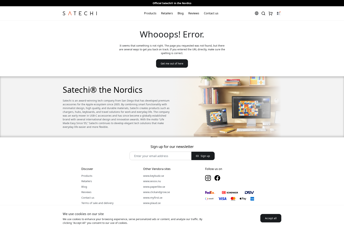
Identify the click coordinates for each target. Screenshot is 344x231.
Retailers (167, 13)
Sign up (205, 156)
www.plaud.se (152, 203)
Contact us (211, 13)
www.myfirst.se (152, 197)
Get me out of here (172, 63)
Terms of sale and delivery (97, 203)
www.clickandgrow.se (156, 192)
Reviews (193, 13)
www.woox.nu (152, 181)
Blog (181, 13)
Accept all (271, 218)
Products (150, 13)
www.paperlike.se (154, 186)
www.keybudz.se (153, 175)
